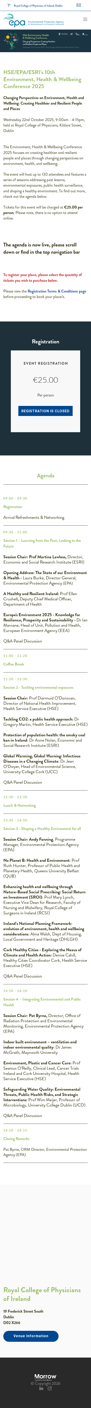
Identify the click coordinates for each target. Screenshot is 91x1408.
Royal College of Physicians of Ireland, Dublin (38, 6)
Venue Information (30, 1336)
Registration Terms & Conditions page (57, 291)
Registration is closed (45, 411)
